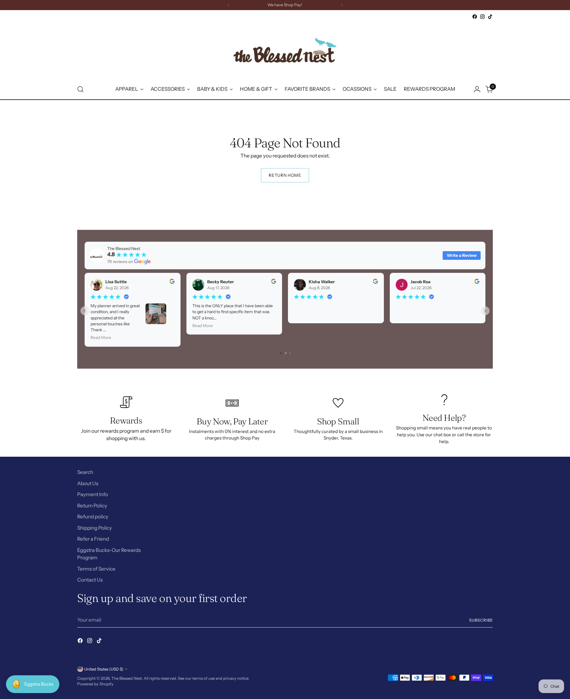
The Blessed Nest (126, 678)
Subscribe (481, 620)
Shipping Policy (94, 528)
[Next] (341, 5)
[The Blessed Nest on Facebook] (474, 16)
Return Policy (92, 506)
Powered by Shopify (95, 684)
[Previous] (228, 5)
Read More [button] (101, 337)
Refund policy (92, 517)
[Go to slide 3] (289, 353)
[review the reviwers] (172, 282)
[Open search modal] (80, 89)
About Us (87, 483)
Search (85, 472)
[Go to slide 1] (281, 353)
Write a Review (461, 255)
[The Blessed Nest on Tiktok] (490, 16)
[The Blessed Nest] (285, 50)
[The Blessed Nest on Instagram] (482, 16)
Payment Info (92, 494)
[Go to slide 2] (285, 353)
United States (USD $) (103, 669)
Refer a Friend (93, 539)
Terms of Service (96, 569)
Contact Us (90, 580)
